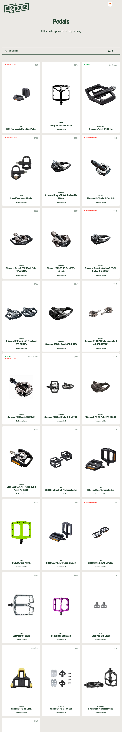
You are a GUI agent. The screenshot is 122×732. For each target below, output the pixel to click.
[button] (110, 4)
